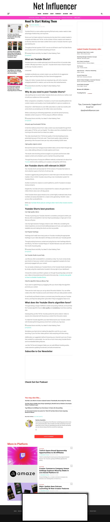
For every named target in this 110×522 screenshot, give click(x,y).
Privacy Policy (93, 511)
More (71, 13)
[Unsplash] (28, 55)
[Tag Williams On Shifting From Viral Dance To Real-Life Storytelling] (14, 61)
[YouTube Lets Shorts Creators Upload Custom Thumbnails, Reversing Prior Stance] (14, 32)
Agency (52, 13)
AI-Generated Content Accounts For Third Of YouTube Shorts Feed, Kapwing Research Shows (14, 88)
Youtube (27, 162)
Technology (58, 13)
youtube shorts (38, 416)
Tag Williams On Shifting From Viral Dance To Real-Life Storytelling (14, 72)
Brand (15, 511)
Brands (39, 13)
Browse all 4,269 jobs (83, 89)
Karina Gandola (35, 24)
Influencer (45, 13)
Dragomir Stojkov (44, 454)
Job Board (65, 13)
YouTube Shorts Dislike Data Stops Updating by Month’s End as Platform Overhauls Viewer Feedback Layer (14, 54)
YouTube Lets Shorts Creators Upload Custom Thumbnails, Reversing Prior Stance (14, 36)
